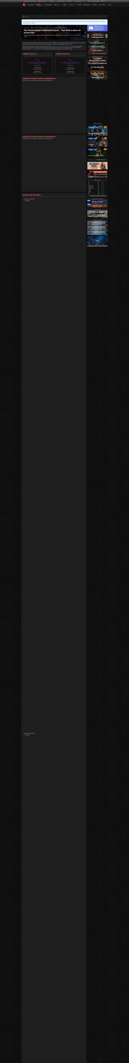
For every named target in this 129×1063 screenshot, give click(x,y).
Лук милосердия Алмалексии (37, 63)
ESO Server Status (61, 1)
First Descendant (78, 1)
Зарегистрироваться (96, 1)
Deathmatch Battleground (30, 1)
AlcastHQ (69, 1)
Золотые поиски (42, 1)
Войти (89, 1)
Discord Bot (52, 1)
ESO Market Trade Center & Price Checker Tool (61, 46)
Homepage (26, 27)
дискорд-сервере (31, 23)
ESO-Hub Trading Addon (35, 49)
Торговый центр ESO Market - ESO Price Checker (41, 27)
